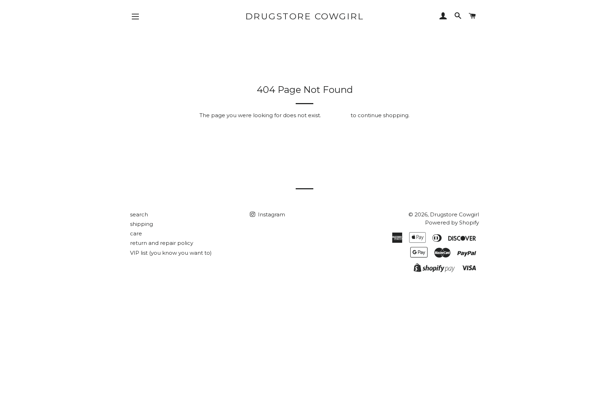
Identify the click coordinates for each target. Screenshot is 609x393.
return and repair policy (161, 243)
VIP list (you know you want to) (171, 252)
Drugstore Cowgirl (304, 16)
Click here (335, 115)
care (136, 233)
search (139, 214)
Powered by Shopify (452, 222)
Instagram (271, 214)
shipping (141, 224)
